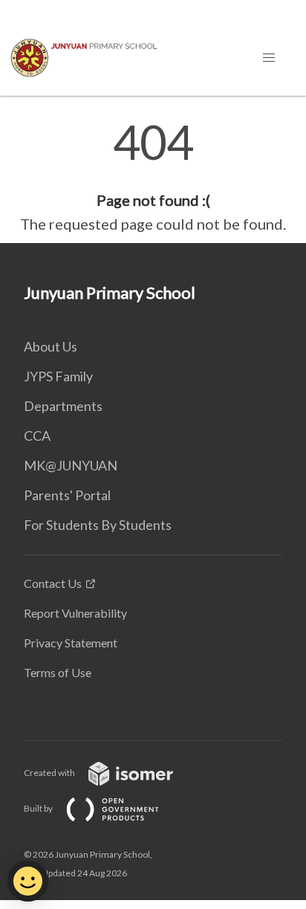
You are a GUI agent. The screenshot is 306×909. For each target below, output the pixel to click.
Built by (39, 808)
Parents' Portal (67, 495)
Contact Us (53, 583)
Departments (63, 406)
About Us (50, 346)
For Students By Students (98, 525)
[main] (153, 177)
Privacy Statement (70, 642)
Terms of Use (57, 672)
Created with (50, 772)
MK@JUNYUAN (70, 465)
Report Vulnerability (75, 613)
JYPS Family (58, 376)
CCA (37, 435)
